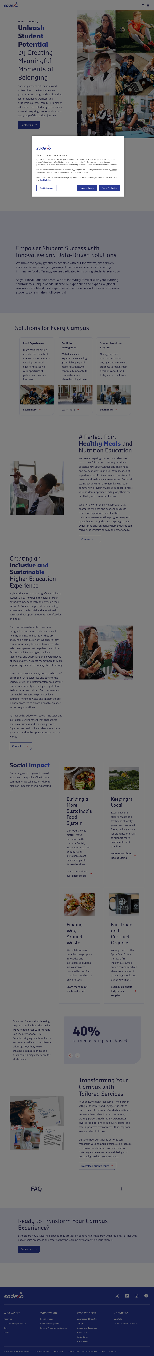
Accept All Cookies (109, 188)
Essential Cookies (87, 188)
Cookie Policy (45, 180)
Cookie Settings (46, 188)
